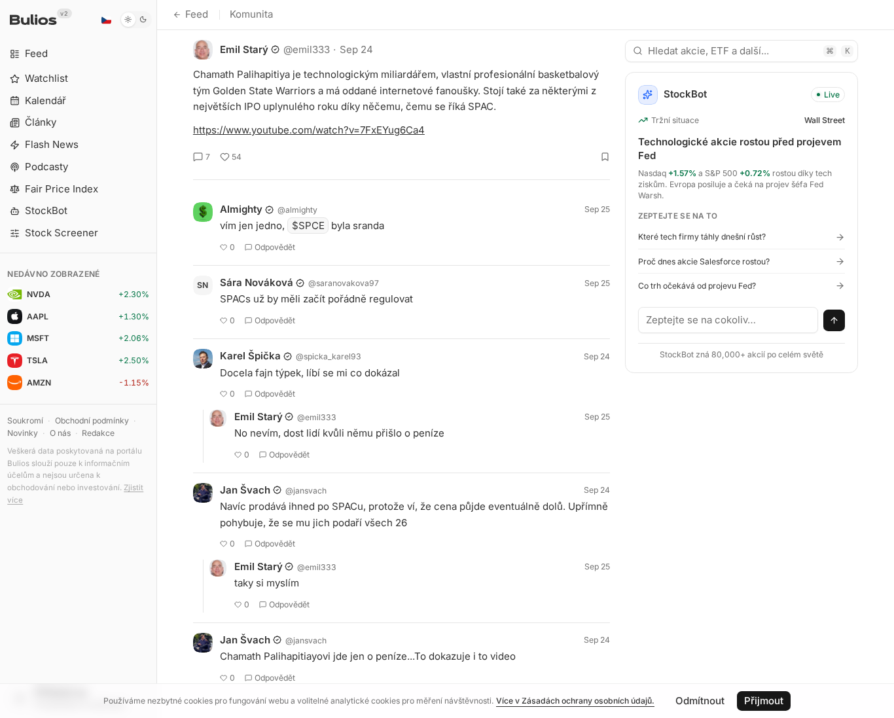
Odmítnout (699, 700)
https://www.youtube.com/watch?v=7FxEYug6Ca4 (309, 130)
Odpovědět (275, 247)
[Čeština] (106, 19)
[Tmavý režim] (136, 19)
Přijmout (763, 700)
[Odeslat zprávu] (834, 321)
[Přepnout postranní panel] (157, 359)
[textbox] (728, 320)
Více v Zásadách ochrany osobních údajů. (575, 701)
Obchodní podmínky (92, 420)
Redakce (98, 433)
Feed (196, 14)
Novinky (22, 433)
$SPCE (308, 225)
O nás (60, 433)
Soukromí (25, 420)
